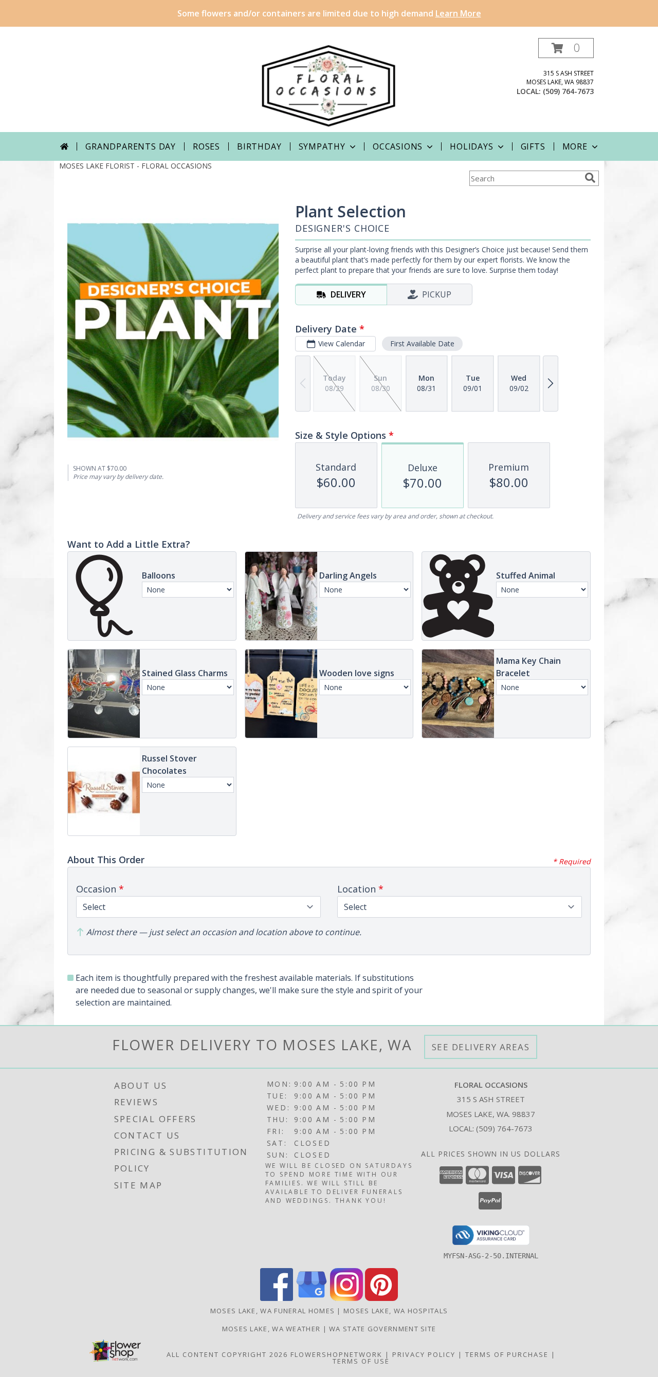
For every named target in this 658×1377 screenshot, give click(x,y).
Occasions (398, 146)
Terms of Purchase (507, 1354)
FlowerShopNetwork (336, 1354)
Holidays (471, 146)
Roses (206, 146)
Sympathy (322, 146)
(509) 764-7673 (568, 91)
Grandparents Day (130, 146)
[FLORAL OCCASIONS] (328, 85)
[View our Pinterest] (381, 1298)
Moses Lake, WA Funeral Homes (272, 1310)
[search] (590, 177)
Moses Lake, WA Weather (271, 1328)
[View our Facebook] (276, 1298)
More (575, 146)
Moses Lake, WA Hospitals (395, 1310)
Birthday (259, 146)
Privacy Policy (423, 1354)
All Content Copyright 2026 (227, 1354)
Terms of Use (361, 1361)
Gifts (533, 146)
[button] (566, 48)
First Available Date (422, 343)
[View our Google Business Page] (311, 1298)
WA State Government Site (382, 1328)
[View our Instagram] (346, 1298)
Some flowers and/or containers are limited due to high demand (329, 13)
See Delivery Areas (481, 1047)
